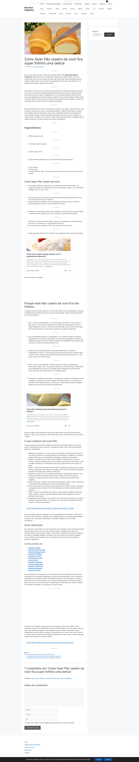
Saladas (109, 9)
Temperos (84, 13)
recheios (101, 9)
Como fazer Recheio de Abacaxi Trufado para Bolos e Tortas (50, 508)
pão (27, 654)
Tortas (92, 13)
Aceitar (99, 759)
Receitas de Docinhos (36, 566)
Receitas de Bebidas (35, 562)
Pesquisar (95, 31)
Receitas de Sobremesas (37, 550)
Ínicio (41, 4)
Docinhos (49, 9)
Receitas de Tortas (35, 556)
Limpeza (72, 9)
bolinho (110, 4)
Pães (94, 9)
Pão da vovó (51, 654)
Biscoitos (102, 4)
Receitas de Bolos (34, 548)
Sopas (61, 13)
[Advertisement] (54, 290)
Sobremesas (52, 13)
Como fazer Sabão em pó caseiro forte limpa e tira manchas (50, 642)
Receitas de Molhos (35, 554)
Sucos (76, 13)
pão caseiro (32, 654)
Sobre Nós (78, 4)
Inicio (26, 742)
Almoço (94, 4)
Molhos (88, 9)
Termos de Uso (67, 4)
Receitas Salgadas (29, 8)
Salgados (43, 13)
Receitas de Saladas (35, 568)
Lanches (64, 9)
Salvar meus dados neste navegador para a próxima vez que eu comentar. (50, 723)
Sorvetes (68, 13)
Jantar (57, 9)
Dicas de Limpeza (34, 570)
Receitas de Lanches (36, 558)
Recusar (108, 759)
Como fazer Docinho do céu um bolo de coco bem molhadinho (43, 657)
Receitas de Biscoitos (36, 564)
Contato (87, 4)
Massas (80, 9)
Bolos (42, 9)
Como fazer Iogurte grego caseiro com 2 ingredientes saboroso (43, 656)
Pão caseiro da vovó (41, 654)
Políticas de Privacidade (53, 4)
